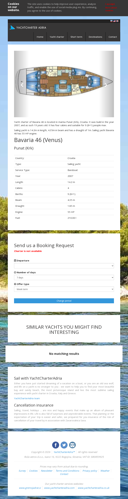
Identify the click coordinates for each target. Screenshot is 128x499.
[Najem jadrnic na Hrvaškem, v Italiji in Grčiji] (111, 20)
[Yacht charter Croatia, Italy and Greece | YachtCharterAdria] (28, 27)
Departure (22, 260)
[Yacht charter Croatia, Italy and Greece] (114, 20)
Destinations (95, 36)
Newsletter (46, 470)
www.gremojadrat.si (30, 487)
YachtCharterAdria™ (64, 452)
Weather (104, 470)
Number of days (26, 272)
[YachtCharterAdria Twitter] (64, 444)
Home (40, 36)
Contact (113, 36)
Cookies (33, 470)
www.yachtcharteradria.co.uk (93, 487)
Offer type (22, 284)
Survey (22, 470)
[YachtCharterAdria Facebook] (56, 444)
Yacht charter (57, 36)
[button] (21, 84)
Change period (64, 300)
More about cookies (111, 9)
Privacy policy (89, 470)
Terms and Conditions (67, 470)
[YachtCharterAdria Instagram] (72, 444)
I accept (110, 3)
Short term (76, 36)
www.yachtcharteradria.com (59, 487)
